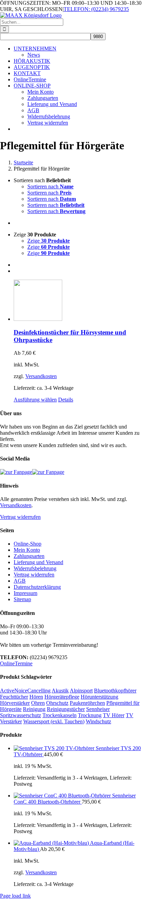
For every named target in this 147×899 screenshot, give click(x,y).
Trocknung (90, 715)
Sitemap (22, 599)
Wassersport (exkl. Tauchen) (53, 721)
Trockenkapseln (59, 715)
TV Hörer (113, 715)
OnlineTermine (16, 663)
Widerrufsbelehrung (35, 568)
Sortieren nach (50, 186)
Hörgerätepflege (61, 697)
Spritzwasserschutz (20, 715)
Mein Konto (27, 550)
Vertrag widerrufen (20, 517)
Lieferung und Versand (38, 562)
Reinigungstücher (66, 709)
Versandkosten (41, 376)
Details (65, 399)
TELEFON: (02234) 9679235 (96, 9)
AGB (20, 581)
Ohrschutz (57, 703)
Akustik (60, 690)
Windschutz (98, 721)
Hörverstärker (15, 703)
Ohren (38, 703)
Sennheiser (98, 709)
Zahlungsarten (29, 556)
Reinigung (34, 709)
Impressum (25, 593)
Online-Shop (27, 544)
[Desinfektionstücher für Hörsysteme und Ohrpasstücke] (80, 301)
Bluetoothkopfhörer (115, 690)
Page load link (15, 896)
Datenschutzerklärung (37, 587)
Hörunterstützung (99, 697)
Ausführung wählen (35, 399)
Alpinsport (81, 690)
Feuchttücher (14, 697)
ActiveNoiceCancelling (25, 690)
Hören (36, 697)
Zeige (48, 241)
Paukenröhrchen (87, 703)
